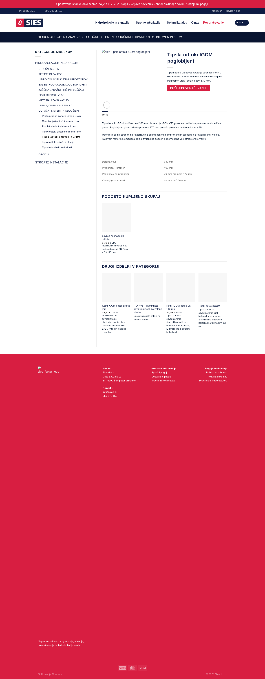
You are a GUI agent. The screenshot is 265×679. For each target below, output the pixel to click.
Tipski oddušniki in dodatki (57, 147)
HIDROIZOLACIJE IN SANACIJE (59, 37)
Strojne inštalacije (148, 22)
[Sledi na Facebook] (244, 11)
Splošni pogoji (159, 372)
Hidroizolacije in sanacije (112, 22)
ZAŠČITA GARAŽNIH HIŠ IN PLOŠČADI (61, 89)
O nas (195, 22)
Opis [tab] (105, 114)
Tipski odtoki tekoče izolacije (58, 142)
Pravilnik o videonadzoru (213, 380)
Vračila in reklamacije (163, 380)
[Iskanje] (229, 22)
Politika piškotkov (217, 376)
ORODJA (44, 154)
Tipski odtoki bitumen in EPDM (158, 37)
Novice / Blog (233, 11)
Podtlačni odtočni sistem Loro (59, 126)
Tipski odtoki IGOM (209, 305)
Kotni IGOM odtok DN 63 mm (116, 307)
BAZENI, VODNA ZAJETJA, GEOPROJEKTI (63, 84)
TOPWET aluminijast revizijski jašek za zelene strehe (148, 309)
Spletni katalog (177, 22)
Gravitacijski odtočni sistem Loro (60, 121)
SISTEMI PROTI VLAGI (52, 95)
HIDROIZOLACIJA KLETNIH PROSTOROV (63, 79)
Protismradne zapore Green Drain (61, 115)
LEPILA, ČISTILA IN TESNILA (55, 105)
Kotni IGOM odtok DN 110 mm (178, 307)
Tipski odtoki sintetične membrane (61, 131)
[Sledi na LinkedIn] (247, 11)
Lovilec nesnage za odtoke (113, 237)
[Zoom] (106, 105)
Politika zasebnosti (216, 372)
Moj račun (217, 11)
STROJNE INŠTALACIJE (51, 162)
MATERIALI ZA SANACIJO (54, 100)
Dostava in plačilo (161, 376)
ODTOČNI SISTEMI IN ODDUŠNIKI (108, 37)
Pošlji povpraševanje (188, 88)
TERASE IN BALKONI (51, 74)
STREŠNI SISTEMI (49, 69)
